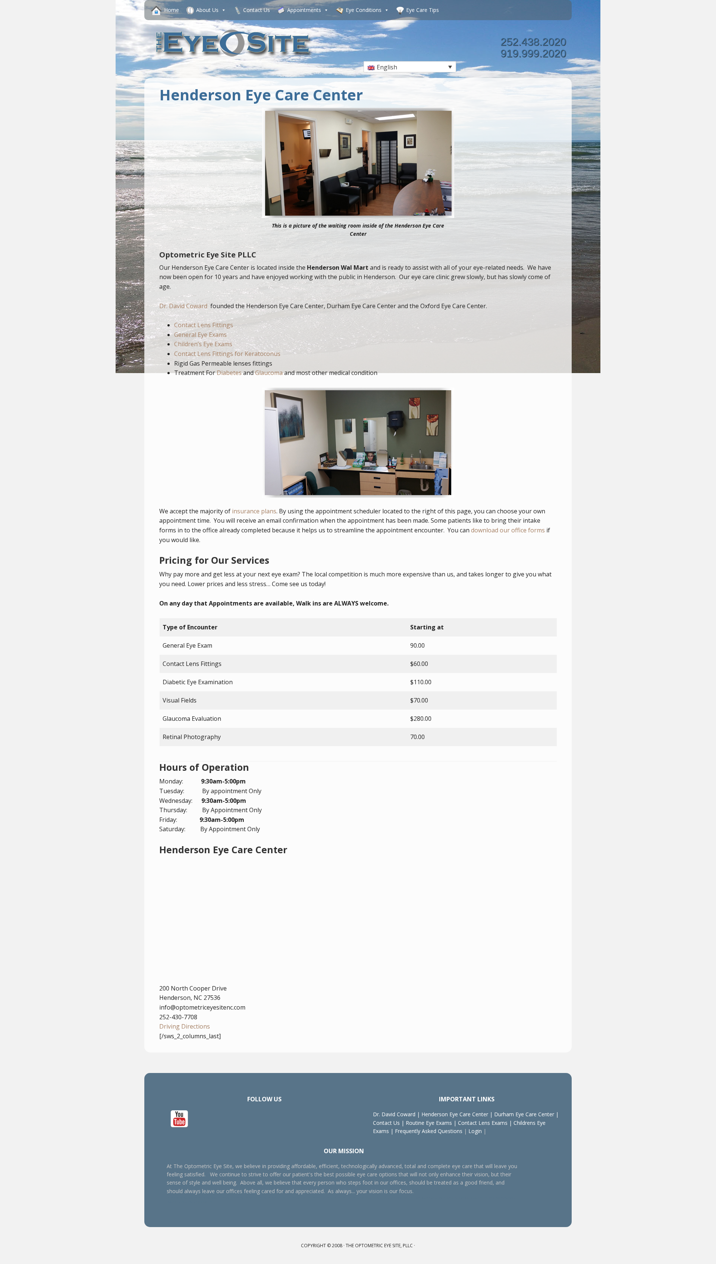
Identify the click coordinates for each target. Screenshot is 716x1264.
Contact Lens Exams (483, 1122)
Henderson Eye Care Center (454, 1114)
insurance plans (254, 511)
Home (171, 9)
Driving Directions (184, 1026)
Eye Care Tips (422, 9)
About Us (207, 9)
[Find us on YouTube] (179, 1119)
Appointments (304, 9)
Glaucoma (269, 373)
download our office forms (508, 530)
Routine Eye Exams (429, 1122)
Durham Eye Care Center (524, 1114)
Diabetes (229, 373)
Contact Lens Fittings (203, 325)
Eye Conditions (363, 9)
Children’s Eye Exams (203, 344)
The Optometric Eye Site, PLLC (379, 1245)
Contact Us (256, 9)
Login (474, 1131)
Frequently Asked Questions (428, 1131)
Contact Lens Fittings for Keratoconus (227, 354)
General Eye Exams (200, 335)
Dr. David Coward (184, 306)
